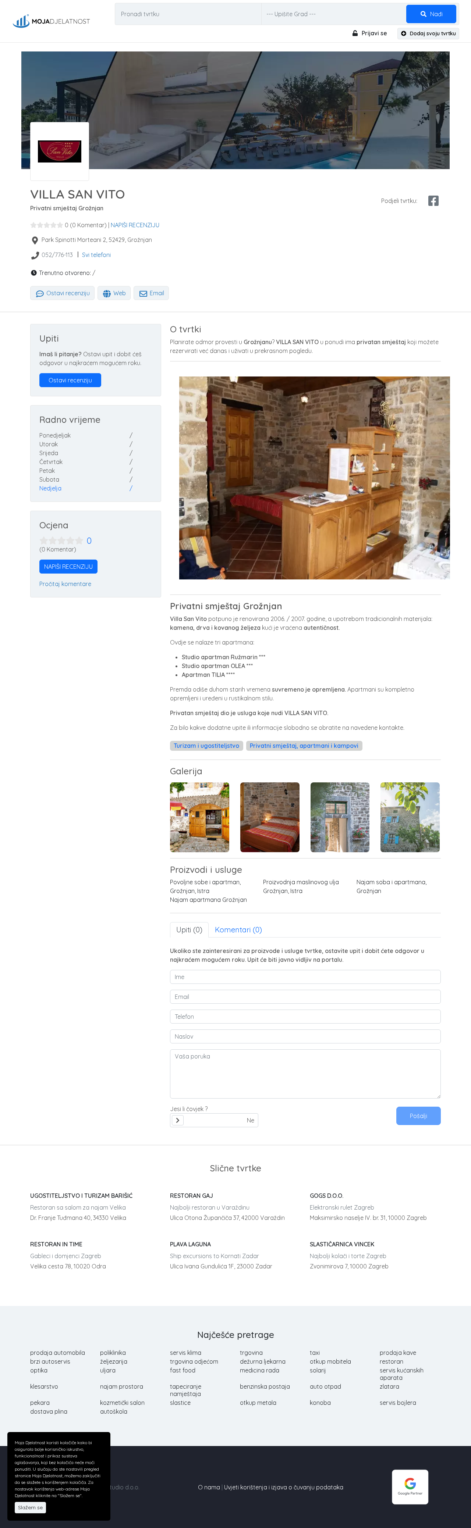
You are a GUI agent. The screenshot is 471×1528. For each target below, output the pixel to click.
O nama (209, 1487)
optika (38, 1370)
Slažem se (30, 1507)
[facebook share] (433, 201)
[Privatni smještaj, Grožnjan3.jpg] (270, 817)
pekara (40, 1402)
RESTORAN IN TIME (56, 1244)
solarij (318, 1370)
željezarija (113, 1361)
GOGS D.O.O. (326, 1195)
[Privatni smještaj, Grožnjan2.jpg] (199, 817)
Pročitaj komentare (65, 584)
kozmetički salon (122, 1402)
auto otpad (325, 1386)
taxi (315, 1352)
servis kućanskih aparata (402, 1374)
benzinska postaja (265, 1386)
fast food (182, 1370)
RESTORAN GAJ (191, 1195)
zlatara (389, 1386)
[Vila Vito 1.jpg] (410, 817)
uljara (108, 1370)
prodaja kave (398, 1352)
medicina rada (259, 1370)
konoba (320, 1402)
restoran (391, 1361)
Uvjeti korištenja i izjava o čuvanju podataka (283, 1487)
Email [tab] (156, 293)
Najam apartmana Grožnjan (208, 899)
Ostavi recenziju (67, 293)
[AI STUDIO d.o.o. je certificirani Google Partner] (410, 1486)
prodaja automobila (57, 1352)
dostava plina (48, 1411)
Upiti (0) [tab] (189, 929)
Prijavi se (373, 33)
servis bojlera (398, 1402)
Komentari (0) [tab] (238, 929)
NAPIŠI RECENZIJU (135, 225)
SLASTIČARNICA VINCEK (342, 1244)
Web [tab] (119, 293)
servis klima (185, 1352)
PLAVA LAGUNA (190, 1244)
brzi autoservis (50, 1361)
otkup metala (258, 1402)
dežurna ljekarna (263, 1361)
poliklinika (113, 1352)
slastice (180, 1402)
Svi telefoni (96, 254)
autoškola (113, 1411)
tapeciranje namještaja (185, 1390)
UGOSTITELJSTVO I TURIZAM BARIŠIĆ (81, 1195)
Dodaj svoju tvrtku (432, 33)
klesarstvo (44, 1386)
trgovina (251, 1352)
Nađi (436, 14)
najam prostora (121, 1386)
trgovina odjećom (194, 1361)
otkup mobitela (330, 1361)
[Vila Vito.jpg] (340, 817)
